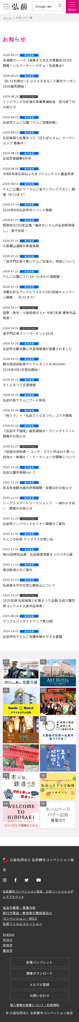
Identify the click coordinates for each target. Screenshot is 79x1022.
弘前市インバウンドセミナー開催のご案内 (34, 523)
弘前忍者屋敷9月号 (17, 158)
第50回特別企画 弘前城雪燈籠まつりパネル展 (38, 554)
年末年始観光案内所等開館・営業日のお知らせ (37, 487)
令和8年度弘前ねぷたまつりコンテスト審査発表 (38, 173)
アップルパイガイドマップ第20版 (28, 621)
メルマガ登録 (39, 984)
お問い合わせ (39, 995)
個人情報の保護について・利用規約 (34, 1005)
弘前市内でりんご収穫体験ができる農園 (32, 636)
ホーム (7, 18)
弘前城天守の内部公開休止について (29, 585)
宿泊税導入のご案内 (17, 569)
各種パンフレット (39, 962)
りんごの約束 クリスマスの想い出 (28, 539)
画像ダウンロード (39, 973)
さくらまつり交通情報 (19, 384)
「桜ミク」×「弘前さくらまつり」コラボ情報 (37, 415)
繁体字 (8, 950)
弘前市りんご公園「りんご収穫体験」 (31, 122)
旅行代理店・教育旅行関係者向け (27, 913)
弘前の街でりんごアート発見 (24, 400)
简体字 (8, 945)
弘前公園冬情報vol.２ (19, 472)
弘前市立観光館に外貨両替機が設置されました (37, 348)
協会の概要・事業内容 (19, 907)
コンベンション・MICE (20, 918)
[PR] (21, 684)
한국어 (8, 940)
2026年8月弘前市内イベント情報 (27, 209)
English (8, 934)
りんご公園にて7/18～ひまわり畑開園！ (33, 276)
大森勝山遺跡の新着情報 (21, 245)
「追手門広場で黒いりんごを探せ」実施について (39, 261)
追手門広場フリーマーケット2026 (28, 333)
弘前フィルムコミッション (22, 923)
